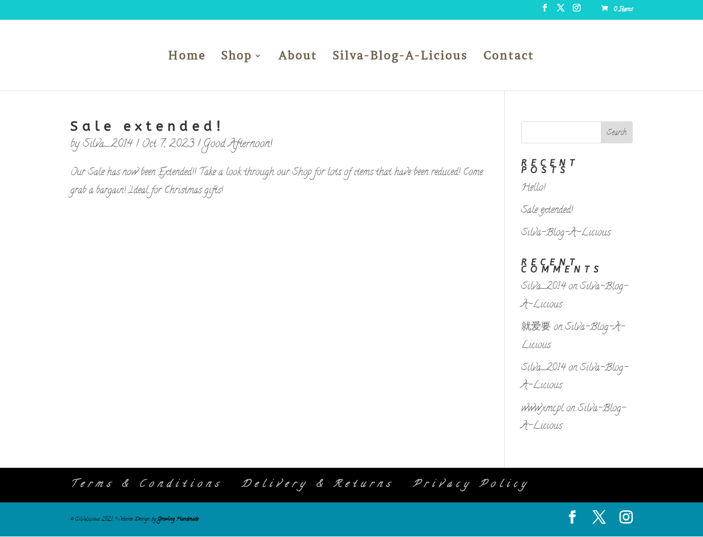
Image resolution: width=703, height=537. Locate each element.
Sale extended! (147, 126)
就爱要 (536, 327)
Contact (508, 57)
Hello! (533, 188)
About (297, 57)
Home (187, 57)
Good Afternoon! (237, 144)
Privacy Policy (471, 485)
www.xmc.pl (542, 409)
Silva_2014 (107, 144)
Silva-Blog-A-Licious (400, 57)
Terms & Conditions (146, 485)
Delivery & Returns (318, 485)
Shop (236, 57)
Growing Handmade (178, 519)
